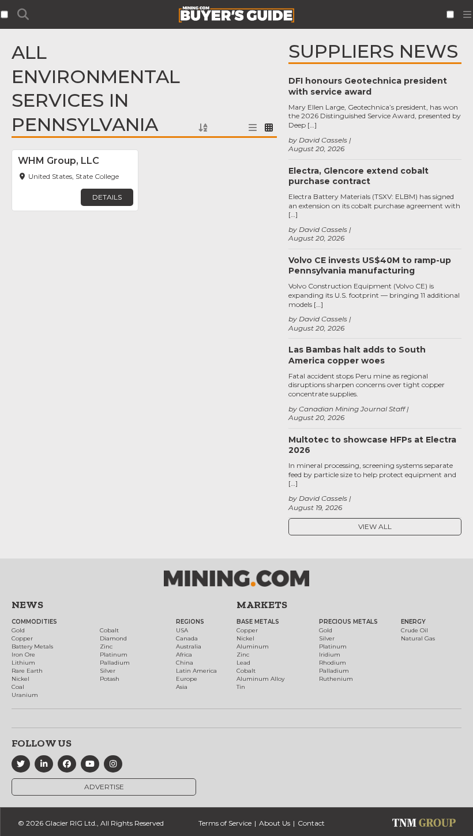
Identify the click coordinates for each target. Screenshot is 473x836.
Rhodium (332, 662)
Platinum (113, 654)
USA (182, 630)
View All (375, 526)
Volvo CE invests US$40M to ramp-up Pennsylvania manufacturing (369, 265)
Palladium (115, 662)
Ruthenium (336, 679)
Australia (188, 646)
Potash (109, 679)
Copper (22, 638)
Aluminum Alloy (260, 679)
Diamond (113, 638)
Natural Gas (418, 638)
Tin (240, 687)
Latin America (196, 670)
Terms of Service (224, 823)
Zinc (106, 646)
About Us (274, 823)
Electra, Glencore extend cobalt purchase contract (358, 176)
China (184, 662)
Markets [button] (261, 604)
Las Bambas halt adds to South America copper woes (357, 354)
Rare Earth (27, 670)
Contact (311, 823)
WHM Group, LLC (58, 160)
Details (107, 197)
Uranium (25, 695)
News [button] (27, 604)
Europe (186, 679)
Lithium (23, 662)
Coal (18, 687)
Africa (184, 654)
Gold (18, 630)
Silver (107, 670)
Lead (243, 662)
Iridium (329, 654)
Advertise (104, 786)
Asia (181, 687)
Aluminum (252, 646)
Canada (187, 638)
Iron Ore (23, 654)
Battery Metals (32, 646)
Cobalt (109, 630)
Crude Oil (414, 630)
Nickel (20, 679)
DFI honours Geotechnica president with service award (367, 86)
